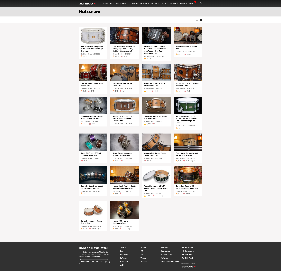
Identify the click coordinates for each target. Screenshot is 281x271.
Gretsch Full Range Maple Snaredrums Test (155, 154)
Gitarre (105, 3)
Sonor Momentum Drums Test (186, 48)
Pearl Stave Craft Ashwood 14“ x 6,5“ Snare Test (187, 154)
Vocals (165, 3)
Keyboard (144, 3)
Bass (112, 3)
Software (173, 3)
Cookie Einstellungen (170, 262)
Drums (135, 3)
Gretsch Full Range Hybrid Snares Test (92, 84)
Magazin (183, 3)
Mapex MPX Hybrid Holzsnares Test (120, 222)
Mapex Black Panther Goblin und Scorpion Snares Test (124, 187)
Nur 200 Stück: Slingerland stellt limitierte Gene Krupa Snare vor (92, 49)
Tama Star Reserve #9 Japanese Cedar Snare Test (187, 187)
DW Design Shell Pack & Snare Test (122, 84)
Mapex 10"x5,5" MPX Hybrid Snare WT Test (187, 84)
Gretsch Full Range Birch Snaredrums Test (154, 84)
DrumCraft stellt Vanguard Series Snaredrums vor (92, 187)
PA (152, 3)
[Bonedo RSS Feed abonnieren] (201, 3)
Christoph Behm (86, 54)
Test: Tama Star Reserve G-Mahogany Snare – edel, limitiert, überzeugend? (124, 49)
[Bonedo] (87, 3)
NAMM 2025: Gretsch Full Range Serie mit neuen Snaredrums (123, 118)
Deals (191, 3)
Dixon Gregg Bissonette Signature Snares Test (122, 154)
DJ (129, 3)
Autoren (164, 258)
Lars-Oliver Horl (86, 191)
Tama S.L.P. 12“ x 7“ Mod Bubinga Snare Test (91, 154)
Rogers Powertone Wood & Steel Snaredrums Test (92, 117)
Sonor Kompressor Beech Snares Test (91, 222)
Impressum (165, 251)
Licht (157, 3)
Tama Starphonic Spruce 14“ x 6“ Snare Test (156, 117)
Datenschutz (166, 255)
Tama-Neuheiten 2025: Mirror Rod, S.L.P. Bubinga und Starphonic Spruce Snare (186, 119)
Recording (121, 3)
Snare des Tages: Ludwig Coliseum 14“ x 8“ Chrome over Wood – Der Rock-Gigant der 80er (155, 50)
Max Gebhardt (149, 88)
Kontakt (164, 247)
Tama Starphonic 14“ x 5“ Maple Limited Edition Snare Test (156, 188)
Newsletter (92, 262)
